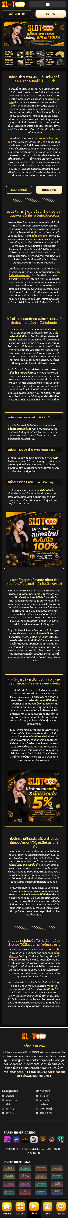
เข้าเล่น (34, 1213)
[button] (48, 4)
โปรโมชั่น (20, 1213)
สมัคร (48, 1213)
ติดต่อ (61, 1213)
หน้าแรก (7, 1213)
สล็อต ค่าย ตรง (34, 1046)
